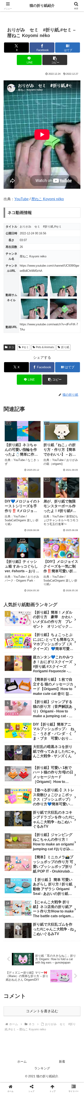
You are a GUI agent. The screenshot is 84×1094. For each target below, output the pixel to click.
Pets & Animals (45, 347)
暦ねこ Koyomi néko (47, 199)
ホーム (22, 1061)
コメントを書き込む (42, 1011)
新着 (62, 1061)
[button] (54, 60)
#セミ (25, 347)
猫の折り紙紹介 (42, 5)
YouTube (21, 199)
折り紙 (65, 347)
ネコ (11, 347)
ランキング (42, 1068)
